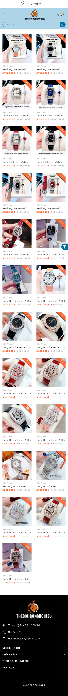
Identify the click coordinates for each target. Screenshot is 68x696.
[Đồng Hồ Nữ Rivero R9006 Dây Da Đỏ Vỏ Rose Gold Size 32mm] (51, 511)
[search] (63, 24)
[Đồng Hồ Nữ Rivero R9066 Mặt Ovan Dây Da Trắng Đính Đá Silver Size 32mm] (51, 233)
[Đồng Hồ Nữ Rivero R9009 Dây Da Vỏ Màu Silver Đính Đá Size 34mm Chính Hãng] (51, 279)
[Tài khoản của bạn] (58, 14)
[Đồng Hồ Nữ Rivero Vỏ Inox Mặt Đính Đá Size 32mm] (51, 465)
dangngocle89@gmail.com (24, 638)
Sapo (42, 684)
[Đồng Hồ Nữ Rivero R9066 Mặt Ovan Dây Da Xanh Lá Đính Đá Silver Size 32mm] (17, 279)
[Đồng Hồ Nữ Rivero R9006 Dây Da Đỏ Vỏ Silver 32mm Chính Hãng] (17, 372)
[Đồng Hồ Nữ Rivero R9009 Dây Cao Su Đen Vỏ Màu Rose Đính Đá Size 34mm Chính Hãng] (51, 326)
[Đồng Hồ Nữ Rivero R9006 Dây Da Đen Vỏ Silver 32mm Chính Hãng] (17, 418)
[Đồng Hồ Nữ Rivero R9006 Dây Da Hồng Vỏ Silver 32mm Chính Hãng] (51, 418)
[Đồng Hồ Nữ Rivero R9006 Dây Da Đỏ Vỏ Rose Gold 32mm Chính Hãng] (51, 372)
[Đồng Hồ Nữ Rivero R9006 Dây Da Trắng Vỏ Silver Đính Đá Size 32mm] (17, 511)
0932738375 (34, 4)
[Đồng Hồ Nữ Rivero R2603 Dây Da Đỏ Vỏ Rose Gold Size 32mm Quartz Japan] (17, 557)
